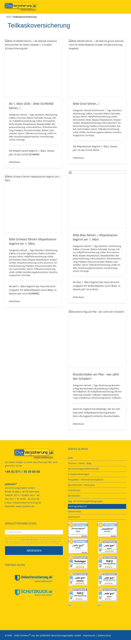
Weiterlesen (14, 162)
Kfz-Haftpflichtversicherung (101, 391)
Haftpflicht (113, 388)
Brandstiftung (101, 388)
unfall (49, 133)
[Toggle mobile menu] (125, 5)
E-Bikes (12, 117)
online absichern (34, 127)
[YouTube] (10, 518)
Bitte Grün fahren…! (86, 104)
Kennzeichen (49, 120)
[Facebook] (6, 518)
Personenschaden (32, 130)
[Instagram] (23, 518)
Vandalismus (84, 397)
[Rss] (27, 518)
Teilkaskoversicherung (35, 133)
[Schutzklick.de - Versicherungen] (34, 592)
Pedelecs (18, 130)
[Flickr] (14, 518)
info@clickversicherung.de (27, 502)
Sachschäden (83, 129)
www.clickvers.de (25, 506)
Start (8, 16)
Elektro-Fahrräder (35, 117)
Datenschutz (104, 635)
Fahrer (84, 116)
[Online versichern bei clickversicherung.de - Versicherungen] (34, 453)
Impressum (89, 635)
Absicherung (51, 114)
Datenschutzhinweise (30, 539)
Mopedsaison (29, 124)
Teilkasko (96, 394)
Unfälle (82, 132)
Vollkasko (116, 397)
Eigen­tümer (32, 253)
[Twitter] (19, 518)
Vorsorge (20, 139)
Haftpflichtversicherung (24, 120)
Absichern (39, 114)
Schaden (87, 394)
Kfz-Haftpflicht (80, 391)
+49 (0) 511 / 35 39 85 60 (22, 472)
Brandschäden (86, 388)
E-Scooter (21, 117)
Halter (39, 120)
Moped (18, 124)
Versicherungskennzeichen (26, 136)
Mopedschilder (44, 124)
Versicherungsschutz (101, 397)
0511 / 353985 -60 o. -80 (26, 495)
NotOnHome (98, 110)
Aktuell (23, 114)
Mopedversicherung (90, 122)
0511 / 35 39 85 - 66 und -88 (24, 498)
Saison (21, 133)
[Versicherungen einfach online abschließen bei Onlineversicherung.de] (34, 578)
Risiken (45, 130)
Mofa (11, 124)
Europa (47, 117)
